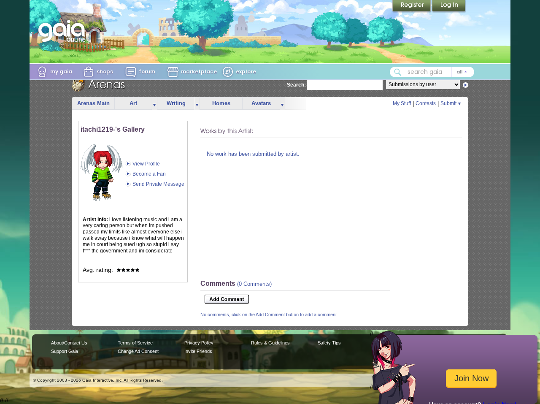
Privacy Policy (198, 342)
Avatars (261, 103)
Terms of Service (135, 342)
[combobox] (432, 72)
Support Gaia (64, 351)
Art (133, 103)
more (154, 104)
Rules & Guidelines (270, 342)
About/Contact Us (69, 342)
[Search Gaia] (398, 72)
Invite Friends (198, 351)
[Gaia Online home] (63, 31)
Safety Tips (329, 342)
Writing (176, 103)
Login (449, 6)
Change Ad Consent (138, 351)
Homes (221, 103)
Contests (426, 103)
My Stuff (402, 103)
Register (412, 6)
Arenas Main (93, 103)
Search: (296, 85)
